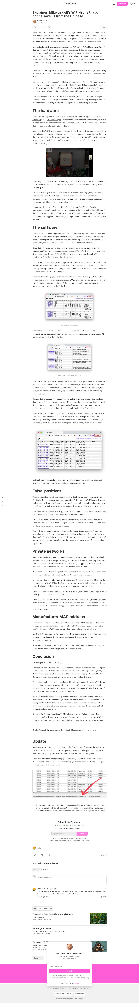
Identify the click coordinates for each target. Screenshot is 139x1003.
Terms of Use (79, 976)
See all (36, 958)
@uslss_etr (92, 730)
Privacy (69, 988)
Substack (59, 999)
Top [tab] (35, 908)
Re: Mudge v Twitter (41, 928)
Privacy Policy (85, 978)
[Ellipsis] (105, 888)
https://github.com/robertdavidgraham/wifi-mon (78, 262)
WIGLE (58, 254)
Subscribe (122, 4)
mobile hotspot (54, 119)
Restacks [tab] (46, 870)
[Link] (29, 110)
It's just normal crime (39, 917)
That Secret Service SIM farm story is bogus (52, 914)
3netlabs (79, 207)
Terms (75, 988)
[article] (69, 918)
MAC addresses (39, 629)
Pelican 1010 (75, 137)
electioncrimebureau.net (82, 70)
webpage (39, 134)
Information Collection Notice (69, 978)
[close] (89, 944)
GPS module (100, 181)
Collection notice (83, 988)
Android (36, 119)
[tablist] (41, 870)
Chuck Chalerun (42, 889)
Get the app (79, 994)
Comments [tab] (37, 870)
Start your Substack (64, 994)
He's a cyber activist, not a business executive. (48, 931)
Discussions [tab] (48, 908)
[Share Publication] (114, 4)
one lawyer (93, 99)
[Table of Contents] (2, 501)
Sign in (132, 4)
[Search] (109, 4)
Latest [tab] (40, 908)
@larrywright (41, 747)
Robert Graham (42, 20)
